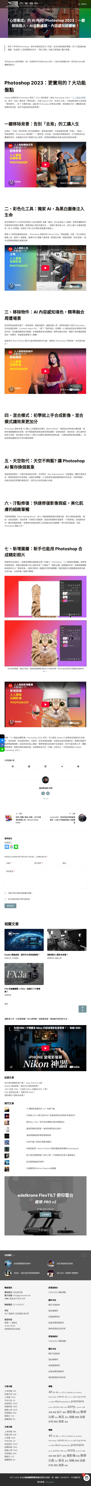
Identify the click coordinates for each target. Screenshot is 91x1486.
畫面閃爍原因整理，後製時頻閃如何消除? (43, 1128)
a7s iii (64, 1392)
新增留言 (10, 871)
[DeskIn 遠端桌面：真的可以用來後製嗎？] (24, 940)
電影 (66, 1422)
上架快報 (8, 1391)
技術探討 (8, 1403)
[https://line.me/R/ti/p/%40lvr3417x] (2, 749)
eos (72, 1397)
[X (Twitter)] (29, 767)
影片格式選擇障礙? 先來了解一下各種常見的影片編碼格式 (50, 1155)
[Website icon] (48, 793)
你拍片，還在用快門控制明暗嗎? (27, 1273)
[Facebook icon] (43, 793)
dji (66, 1397)
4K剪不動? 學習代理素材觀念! (39, 1142)
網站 (64, 863)
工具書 (7, 1397)
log (78, 1396)
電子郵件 (38, 863)
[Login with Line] (16, 847)
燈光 (66, 1417)
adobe (70, 1392)
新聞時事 (50, 958)
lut (49, 1402)
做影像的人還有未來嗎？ (57, 955)
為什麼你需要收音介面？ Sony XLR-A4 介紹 (23, 1083)
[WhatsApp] (78, 767)
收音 (78, 1412)
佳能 (83, 1407)
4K (50, 1392)
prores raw (58, 1407)
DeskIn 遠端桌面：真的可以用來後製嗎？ (22, 955)
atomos (79, 1392)
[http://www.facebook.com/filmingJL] (2, 745)
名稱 (8, 863)
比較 (51, 1417)
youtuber (79, 1407)
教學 (83, 1412)
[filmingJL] (2, 740)
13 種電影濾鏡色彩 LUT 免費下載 (40, 1108)
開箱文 (7, 1416)
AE (74, 1392)
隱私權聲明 (53, 1311)
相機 (71, 1417)
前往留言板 (18, 1292)
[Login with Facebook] (7, 847)
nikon (57, 1401)
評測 (50, 1421)
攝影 (64, 1412)
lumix (83, 1396)
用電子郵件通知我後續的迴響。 (20, 893)
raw (65, 1407)
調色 (56, 1421)
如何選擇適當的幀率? (35, 1162)
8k (57, 1392)
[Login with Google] (11, 847)
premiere (77, 1401)
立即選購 (45, 1214)
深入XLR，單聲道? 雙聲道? (67, 1273)
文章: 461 (45, 799)
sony (71, 1406)
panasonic (65, 1402)
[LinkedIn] (45, 767)
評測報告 (15, 958)
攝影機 (71, 1412)
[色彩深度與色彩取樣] (50, 1263)
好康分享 (8, 958)
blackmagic (52, 1397)
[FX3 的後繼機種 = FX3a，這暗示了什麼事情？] (24, 974)
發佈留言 (10, 906)
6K (54, 1392)
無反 (61, 1417)
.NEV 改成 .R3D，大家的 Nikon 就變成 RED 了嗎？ (26, 1089)
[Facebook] (13, 767)
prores (50, 1407)
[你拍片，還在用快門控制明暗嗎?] (8, 1273)
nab (52, 1402)
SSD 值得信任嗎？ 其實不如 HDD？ (20, 1092)
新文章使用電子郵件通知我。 (19, 899)
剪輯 (50, 1412)
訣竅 (82, 1417)
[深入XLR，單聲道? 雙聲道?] (50, 1273)
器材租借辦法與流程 (57, 1328)
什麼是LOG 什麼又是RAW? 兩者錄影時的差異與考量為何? (50, 1115)
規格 (77, 1417)
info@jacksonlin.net (22, 1295)
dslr (69, 1397)
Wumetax (50, 1482)
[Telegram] (62, 767)
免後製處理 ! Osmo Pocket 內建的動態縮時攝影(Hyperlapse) (52, 1148)
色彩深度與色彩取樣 (65, 1263)
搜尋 (6, 1004)
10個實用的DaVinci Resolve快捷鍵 (41, 1168)
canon (60, 1396)
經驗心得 (58, 958)
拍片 (59, 1412)
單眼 (54, 1412)
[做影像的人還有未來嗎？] (66, 940)
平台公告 (8, 1400)
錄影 (61, 1421)
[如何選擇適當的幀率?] (8, 1263)
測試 (56, 1417)
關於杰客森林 (54, 1305)
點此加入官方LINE (17, 1298)
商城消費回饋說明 (56, 1322)
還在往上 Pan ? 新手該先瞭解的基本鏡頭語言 (45, 1122)
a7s (60, 1392)
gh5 (75, 1397)
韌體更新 (8, 1419)
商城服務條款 (54, 1316)
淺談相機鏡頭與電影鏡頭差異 (38, 1135)
